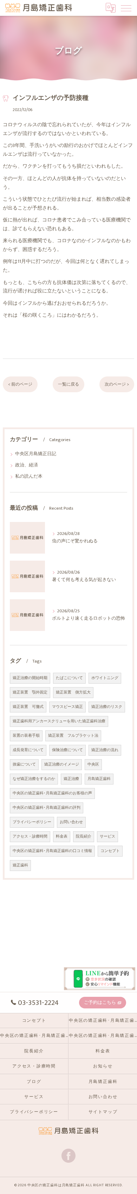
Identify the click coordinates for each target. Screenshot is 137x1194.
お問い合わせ (71, 822)
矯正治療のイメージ (61, 764)
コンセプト (110, 851)
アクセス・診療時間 (30, 836)
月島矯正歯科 (99, 779)
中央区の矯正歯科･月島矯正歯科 (34, 1035)
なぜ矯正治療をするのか (34, 779)
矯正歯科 (20, 865)
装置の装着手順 (26, 735)
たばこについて (69, 678)
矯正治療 (71, 779)
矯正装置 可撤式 (28, 707)
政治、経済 (26, 465)
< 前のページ (20, 384)
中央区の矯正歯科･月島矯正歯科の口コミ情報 (52, 851)
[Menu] (126, 7)
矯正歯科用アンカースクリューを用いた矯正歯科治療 (59, 721)
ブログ (34, 1081)
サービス (107, 836)
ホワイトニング (104, 678)
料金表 (61, 836)
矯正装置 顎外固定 (30, 692)
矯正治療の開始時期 (30, 678)
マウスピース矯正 (67, 707)
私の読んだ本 (29, 476)
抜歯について (24, 764)
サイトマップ (103, 1112)
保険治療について (67, 750)
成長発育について (28, 750)
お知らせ (102, 1066)
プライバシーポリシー (32, 822)
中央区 (93, 764)
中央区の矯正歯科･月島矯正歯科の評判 (46, 808)
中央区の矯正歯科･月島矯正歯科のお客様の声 (52, 793)
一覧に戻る (68, 384)
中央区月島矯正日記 (35, 454)
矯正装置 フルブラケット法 (73, 735)
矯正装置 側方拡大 (73, 692)
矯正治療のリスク (106, 707)
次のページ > (117, 384)
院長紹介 (83, 836)
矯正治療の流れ (104, 750)
